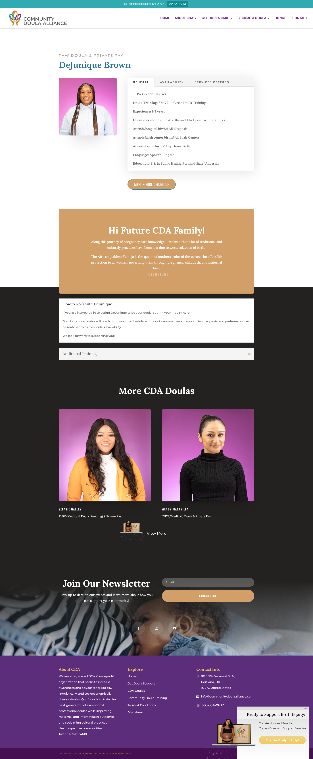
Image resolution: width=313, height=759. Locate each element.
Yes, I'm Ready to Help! (282, 740)
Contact (299, 18)
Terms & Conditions (142, 705)
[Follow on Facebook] (138, 628)
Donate (281, 18)
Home (165, 18)
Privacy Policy (125, 753)
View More (156, 533)
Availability (172, 82)
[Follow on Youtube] (174, 628)
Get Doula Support (141, 683)
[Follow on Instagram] (156, 628)
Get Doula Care (215, 18)
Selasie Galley (70, 509)
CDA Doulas (136, 690)
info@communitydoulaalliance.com (227, 696)
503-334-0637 (213, 705)
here (186, 312)
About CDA (184, 18)
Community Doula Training (147, 698)
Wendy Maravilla (175, 509)
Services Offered (212, 82)
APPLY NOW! (177, 3)
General (141, 82)
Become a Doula (251, 18)
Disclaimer (135, 712)
